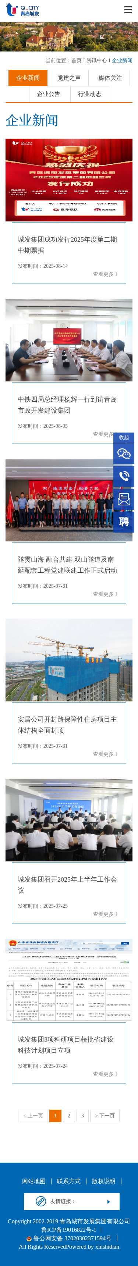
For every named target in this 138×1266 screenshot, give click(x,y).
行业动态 (90, 94)
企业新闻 (122, 60)
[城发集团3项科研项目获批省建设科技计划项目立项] (69, 980)
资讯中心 (96, 60)
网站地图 (34, 1181)
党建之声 (69, 78)
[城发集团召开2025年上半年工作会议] (69, 820)
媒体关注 (110, 78)
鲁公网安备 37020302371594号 (72, 1238)
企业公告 (48, 94)
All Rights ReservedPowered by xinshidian (69, 1247)
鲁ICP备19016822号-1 (68, 1230)
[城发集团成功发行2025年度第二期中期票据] (69, 180)
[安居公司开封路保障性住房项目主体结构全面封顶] (69, 660)
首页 (76, 60)
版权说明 (104, 1181)
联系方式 (69, 1181)
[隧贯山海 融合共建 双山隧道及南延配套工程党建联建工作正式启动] (69, 500)
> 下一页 (105, 1116)
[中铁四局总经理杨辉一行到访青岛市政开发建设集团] (69, 340)
